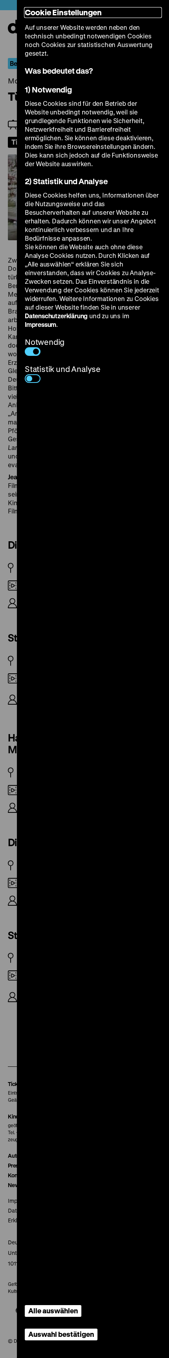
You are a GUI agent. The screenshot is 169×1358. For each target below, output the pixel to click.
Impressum (40, 324)
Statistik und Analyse (63, 368)
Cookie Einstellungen (63, 12)
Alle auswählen (53, 1310)
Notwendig (44, 341)
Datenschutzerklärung (56, 315)
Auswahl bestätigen (61, 1334)
